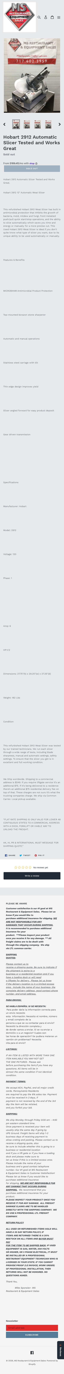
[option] (16, 124)
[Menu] (59, 17)
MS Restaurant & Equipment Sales (30, 1361)
